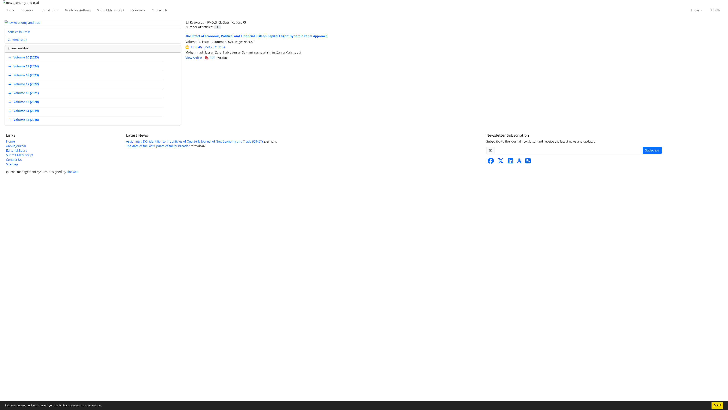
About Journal (16, 146)
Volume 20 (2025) (26, 57)
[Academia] (519, 162)
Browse (25, 10)
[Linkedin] (510, 162)
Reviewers (138, 10)
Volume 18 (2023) (26, 75)
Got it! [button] (717, 405)
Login (695, 10)
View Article (193, 58)
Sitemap (12, 164)
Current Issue (17, 40)
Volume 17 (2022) (26, 84)
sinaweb (72, 172)
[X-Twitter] (500, 162)
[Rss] (528, 162)
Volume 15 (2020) (26, 102)
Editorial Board (16, 150)
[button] (102, 406)
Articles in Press (19, 32)
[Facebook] (490, 162)
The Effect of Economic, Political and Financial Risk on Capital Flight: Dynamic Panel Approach (256, 36)
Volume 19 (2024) (26, 66)
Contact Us (159, 10)
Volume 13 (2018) (26, 120)
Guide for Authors (78, 10)
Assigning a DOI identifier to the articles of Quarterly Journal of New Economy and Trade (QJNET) (194, 141)
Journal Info (48, 10)
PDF (218, 58)
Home (9, 10)
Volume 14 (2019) (26, 111)
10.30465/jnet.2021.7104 (208, 47)
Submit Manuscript (110, 10)
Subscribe (652, 150)
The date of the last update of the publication (158, 146)
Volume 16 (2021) (26, 93)
